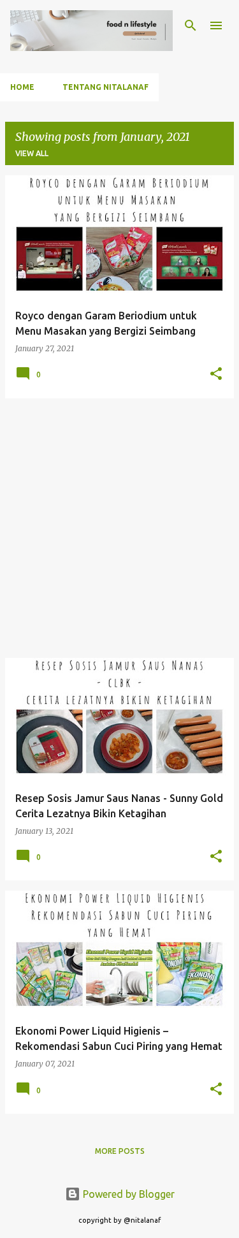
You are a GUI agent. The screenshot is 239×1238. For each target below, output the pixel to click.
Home (22, 87)
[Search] (190, 25)
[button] (216, 374)
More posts (120, 1151)
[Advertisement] (119, 528)
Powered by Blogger (127, 1194)
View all (31, 153)
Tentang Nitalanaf (105, 87)
